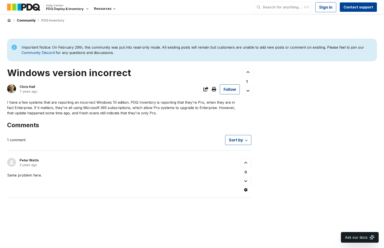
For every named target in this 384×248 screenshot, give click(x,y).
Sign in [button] (325, 7)
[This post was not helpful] (248, 91)
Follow (230, 89)
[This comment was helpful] (245, 163)
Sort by (236, 140)
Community (26, 20)
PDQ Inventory (52, 20)
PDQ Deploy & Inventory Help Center (9, 20)
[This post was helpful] (248, 72)
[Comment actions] (246, 190)
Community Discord (38, 52)
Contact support (358, 7)
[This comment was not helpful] (245, 181)
